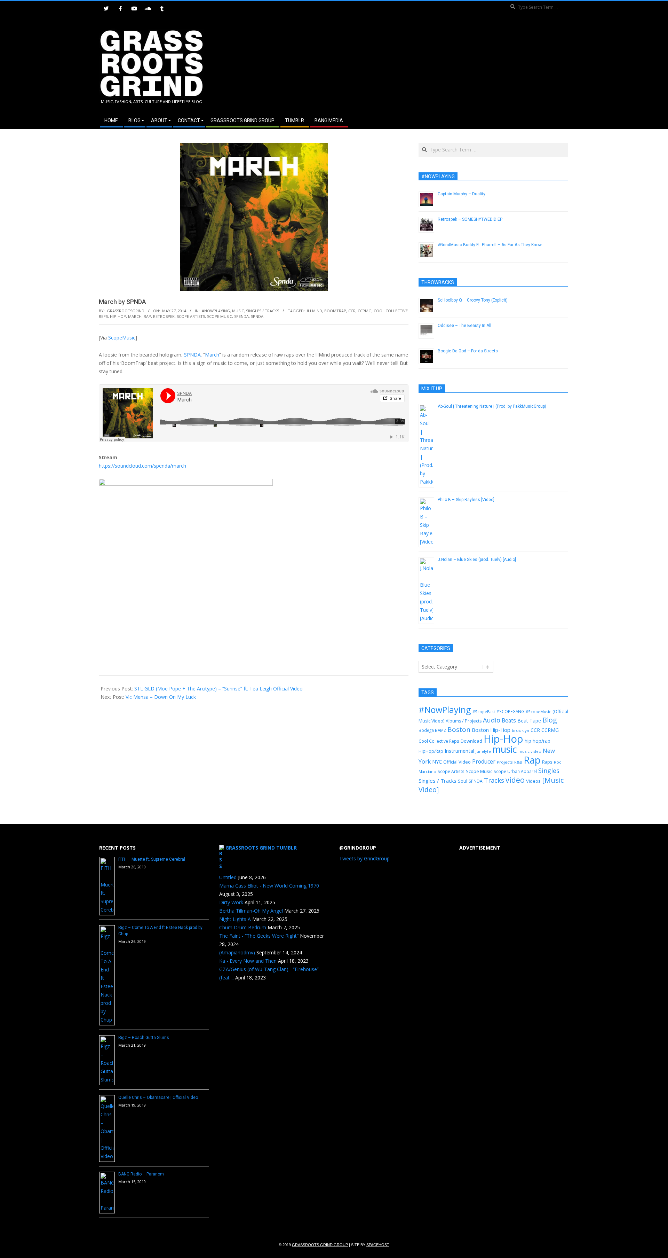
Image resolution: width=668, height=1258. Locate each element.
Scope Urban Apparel (515, 771)
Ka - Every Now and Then (248, 961)
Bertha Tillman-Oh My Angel (251, 910)
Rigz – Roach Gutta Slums (143, 1037)
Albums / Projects (464, 721)
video (515, 780)
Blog (549, 720)
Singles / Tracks (262, 310)
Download (471, 741)
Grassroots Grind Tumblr (261, 847)
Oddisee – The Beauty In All (464, 325)
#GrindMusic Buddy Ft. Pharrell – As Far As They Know (490, 244)
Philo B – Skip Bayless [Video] (466, 499)
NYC (437, 761)
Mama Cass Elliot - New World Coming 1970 (269, 885)
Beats (509, 720)
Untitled (228, 877)
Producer (483, 761)
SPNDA (257, 316)
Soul (462, 781)
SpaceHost (377, 1245)
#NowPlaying (216, 310)
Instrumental (459, 750)
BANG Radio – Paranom (141, 1174)
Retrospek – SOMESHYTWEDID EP (470, 219)
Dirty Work (231, 902)
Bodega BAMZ (432, 730)
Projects (505, 762)
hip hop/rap (537, 740)
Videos (533, 781)
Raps (547, 762)
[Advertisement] (451, 66)
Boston (458, 729)
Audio (491, 720)
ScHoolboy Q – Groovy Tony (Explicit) (473, 300)
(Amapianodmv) (237, 952)
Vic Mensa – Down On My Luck (161, 697)
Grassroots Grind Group (320, 1245)
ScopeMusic (121, 337)
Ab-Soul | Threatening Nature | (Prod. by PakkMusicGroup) (492, 406)
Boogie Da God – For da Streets (468, 351)
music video (529, 751)
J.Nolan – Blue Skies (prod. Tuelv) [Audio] (477, 559)
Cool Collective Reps (439, 741)
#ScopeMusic (538, 711)
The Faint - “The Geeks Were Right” (259, 935)
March (135, 316)
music (504, 749)
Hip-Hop (118, 316)
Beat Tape (529, 720)
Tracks (494, 780)
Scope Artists (191, 316)
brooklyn (520, 730)
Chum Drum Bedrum (242, 927)
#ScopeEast (483, 711)
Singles (548, 770)
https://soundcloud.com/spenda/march (142, 465)
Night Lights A (235, 919)
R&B (518, 762)
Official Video (457, 762)
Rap (147, 316)
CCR (352, 310)
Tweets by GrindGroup (364, 858)
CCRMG (365, 310)
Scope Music (219, 316)
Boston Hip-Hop (491, 729)
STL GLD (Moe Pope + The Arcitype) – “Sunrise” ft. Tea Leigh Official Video (218, 688)
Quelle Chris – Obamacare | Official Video (158, 1097)
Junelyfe (483, 751)
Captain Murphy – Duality (461, 194)
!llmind (314, 310)
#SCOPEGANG (510, 711)
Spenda (241, 316)
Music (238, 310)
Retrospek (164, 316)
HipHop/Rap (431, 751)
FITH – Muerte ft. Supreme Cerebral (151, 859)
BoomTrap (335, 310)
